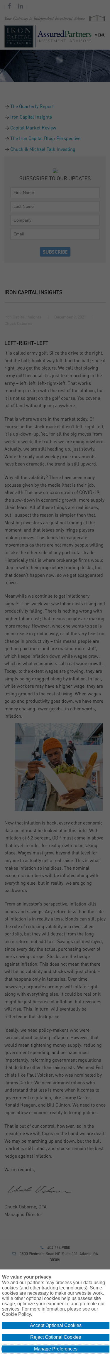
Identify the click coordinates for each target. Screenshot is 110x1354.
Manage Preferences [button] (55, 1348)
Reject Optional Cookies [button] (55, 1337)
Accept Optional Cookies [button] (56, 1325)
